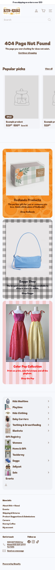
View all (48, 68)
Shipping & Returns (11, 512)
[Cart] (43, 10)
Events (6, 509)
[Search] (49, 19)
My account (8, 527)
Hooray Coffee (9, 523)
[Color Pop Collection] (27, 333)
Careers (6, 520)
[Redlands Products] (27, 173)
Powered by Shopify (11, 563)
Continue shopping (27, 52)
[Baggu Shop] (27, 250)
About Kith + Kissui (11, 505)
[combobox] (27, 19)
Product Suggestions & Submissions (19, 516)
